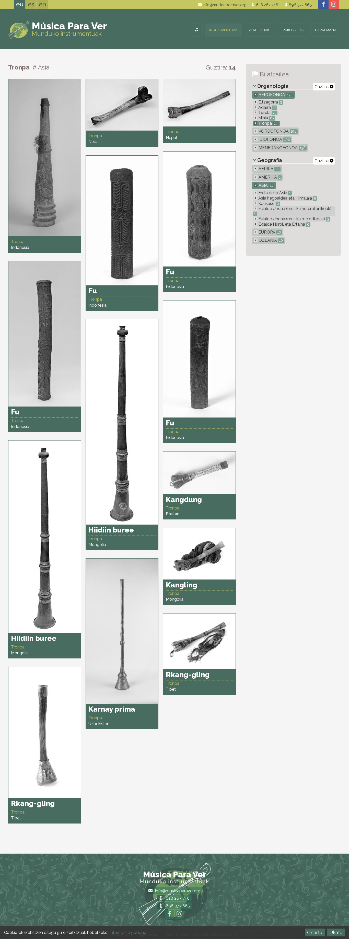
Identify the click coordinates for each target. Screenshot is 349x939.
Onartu (314, 932)
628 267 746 (266, 5)
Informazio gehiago (128, 932)
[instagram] (334, 4)
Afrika (269, 168)
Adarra (266, 107)
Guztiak (322, 86)
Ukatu (335, 932)
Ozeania (270, 240)
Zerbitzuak (259, 30)
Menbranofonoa (282, 147)
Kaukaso (268, 203)
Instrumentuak (223, 30)
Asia (265, 185)
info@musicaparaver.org (224, 5)
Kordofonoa (277, 131)
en (42, 4)
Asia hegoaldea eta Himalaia (286, 198)
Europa (269, 232)
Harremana (325, 30)
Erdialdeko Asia (274, 192)
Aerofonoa (275, 94)
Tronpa (267, 123)
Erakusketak (292, 30)
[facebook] (323, 4)
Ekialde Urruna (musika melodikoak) (293, 218)
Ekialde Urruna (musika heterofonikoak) (292, 211)
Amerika (269, 177)
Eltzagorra (269, 102)
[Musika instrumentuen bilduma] (196, 30)
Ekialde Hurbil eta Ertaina (283, 224)
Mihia (265, 117)
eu (20, 4)
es (31, 4)
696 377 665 (300, 5)
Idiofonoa (274, 139)
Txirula (266, 112)
